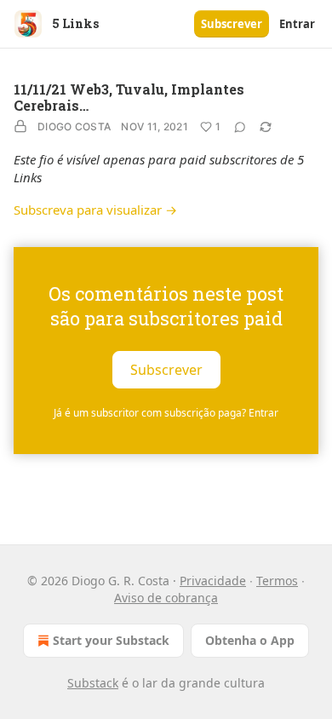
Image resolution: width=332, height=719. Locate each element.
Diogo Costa (74, 126)
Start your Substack (111, 640)
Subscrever (231, 24)
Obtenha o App (250, 640)
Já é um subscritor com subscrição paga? (166, 413)
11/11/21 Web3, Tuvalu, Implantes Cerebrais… (129, 97)
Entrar (297, 24)
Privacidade (213, 580)
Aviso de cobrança (166, 598)
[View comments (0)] (240, 127)
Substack (92, 683)
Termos (277, 580)
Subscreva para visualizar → (95, 209)
